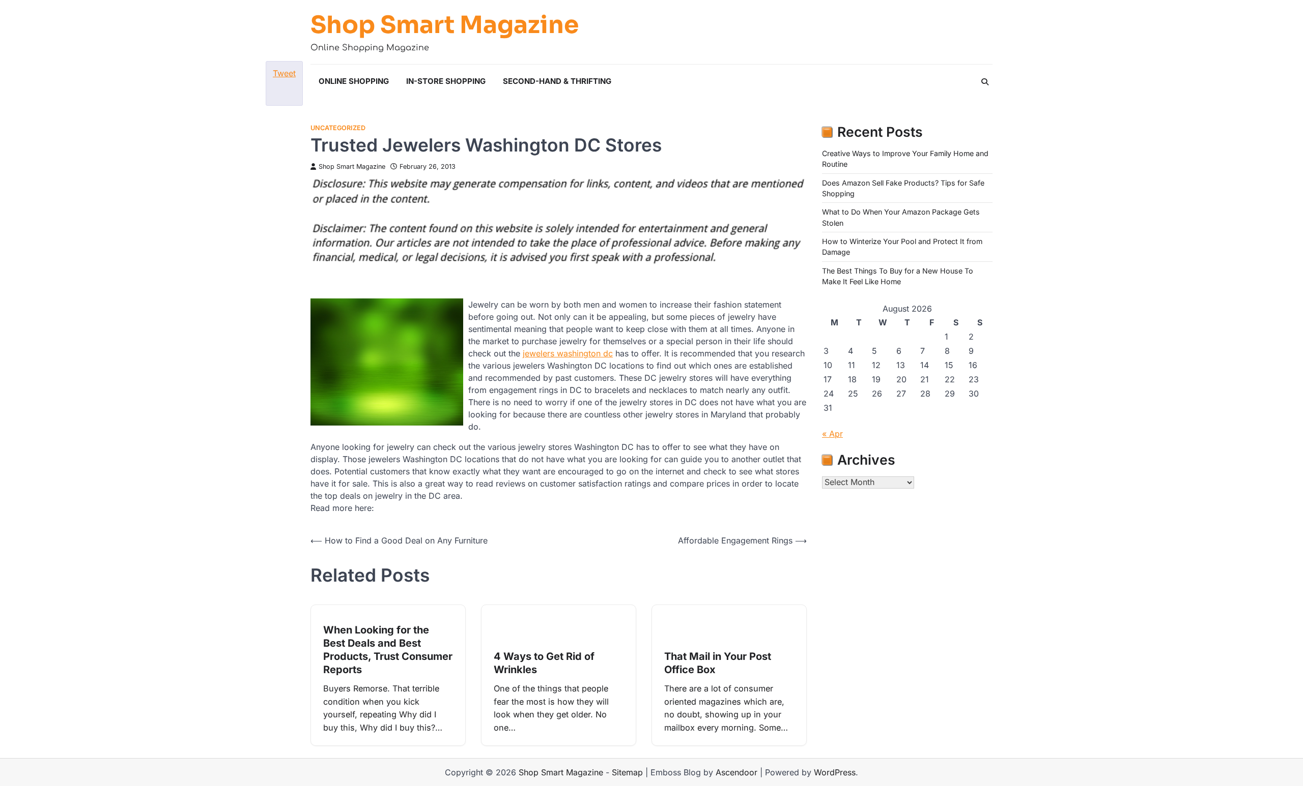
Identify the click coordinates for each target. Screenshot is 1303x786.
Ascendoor (736, 772)
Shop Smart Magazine (444, 25)
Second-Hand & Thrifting (557, 81)
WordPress (835, 772)
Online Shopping (354, 81)
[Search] (985, 81)
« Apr (832, 434)
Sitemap (627, 772)
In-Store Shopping (446, 81)
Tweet (284, 73)
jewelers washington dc (568, 353)
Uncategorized (337, 128)
